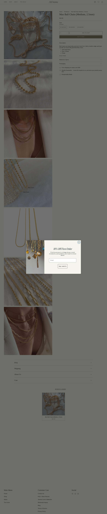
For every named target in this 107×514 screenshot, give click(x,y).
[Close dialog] (79, 242)
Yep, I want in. (63, 266)
